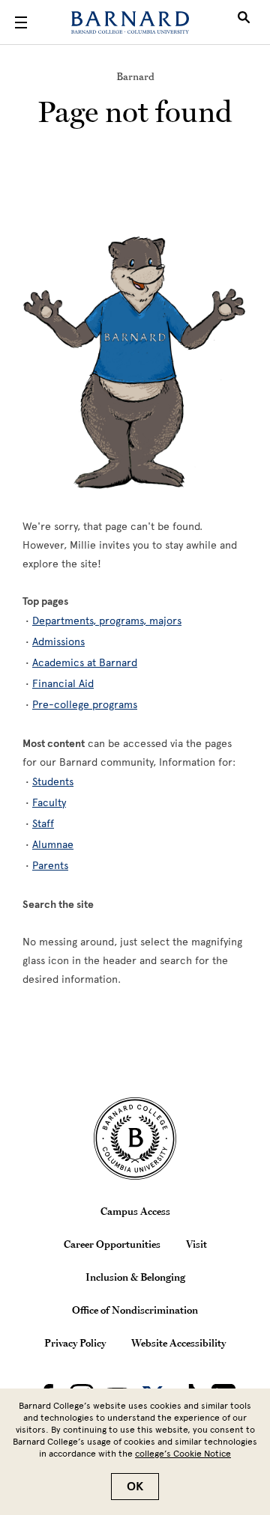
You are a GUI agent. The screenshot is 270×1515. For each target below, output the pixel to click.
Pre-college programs (84, 704)
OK (135, 1486)
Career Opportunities (112, 1244)
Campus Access (135, 1211)
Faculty (49, 802)
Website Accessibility (178, 1343)
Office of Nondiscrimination (135, 1310)
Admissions (58, 641)
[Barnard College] (130, 22)
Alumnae (53, 844)
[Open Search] (243, 22)
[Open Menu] (21, 22)
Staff (43, 823)
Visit (196, 1244)
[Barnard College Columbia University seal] (135, 1138)
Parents (50, 865)
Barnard (135, 76)
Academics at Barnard (84, 662)
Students (53, 781)
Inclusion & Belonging (135, 1277)
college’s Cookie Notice (183, 1453)
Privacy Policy (75, 1343)
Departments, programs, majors (107, 621)
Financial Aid (63, 683)
